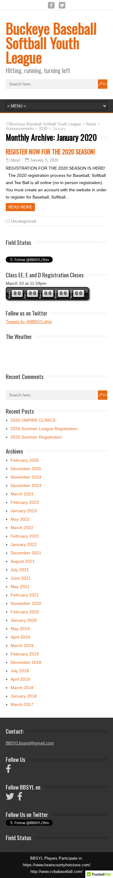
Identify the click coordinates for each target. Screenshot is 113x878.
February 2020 (25, 611)
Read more (20, 207)
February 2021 (25, 595)
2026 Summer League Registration (44, 428)
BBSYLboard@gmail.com (30, 743)
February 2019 (25, 654)
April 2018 (20, 679)
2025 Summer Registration (36, 437)
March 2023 (22, 493)
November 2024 (26, 477)
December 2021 (26, 552)
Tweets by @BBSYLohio (29, 321)
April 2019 (20, 637)
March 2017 (22, 704)
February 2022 (25, 536)
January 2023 (24, 510)
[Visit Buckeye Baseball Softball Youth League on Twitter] (10, 798)
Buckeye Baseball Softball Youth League (51, 42)
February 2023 (25, 502)
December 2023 (26, 485)
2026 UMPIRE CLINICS (33, 420)
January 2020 (24, 620)
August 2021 (23, 561)
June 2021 (21, 578)
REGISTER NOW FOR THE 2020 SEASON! (50, 151)
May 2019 (20, 628)
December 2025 (26, 468)
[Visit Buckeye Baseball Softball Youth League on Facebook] (8, 770)
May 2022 (20, 519)
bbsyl (15, 160)
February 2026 (25, 460)
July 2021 (20, 569)
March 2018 (22, 687)
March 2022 (22, 527)
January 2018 (24, 696)
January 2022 (24, 544)
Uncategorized (23, 221)
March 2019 (22, 645)
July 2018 (20, 670)
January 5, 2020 (44, 160)
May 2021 (20, 586)
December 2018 (26, 662)
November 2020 (26, 603)
